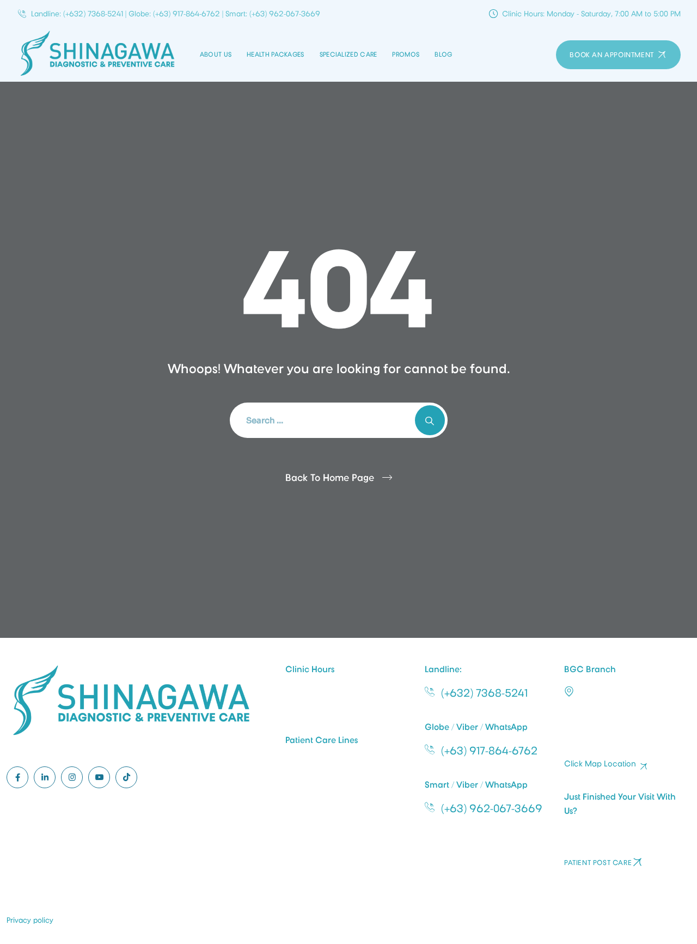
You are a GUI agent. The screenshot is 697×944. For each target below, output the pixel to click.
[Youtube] (99, 777)
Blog (443, 54)
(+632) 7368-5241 (484, 692)
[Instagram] (72, 777)
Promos (405, 54)
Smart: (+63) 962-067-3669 (272, 13)
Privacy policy (30, 920)
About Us (215, 54)
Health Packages (275, 54)
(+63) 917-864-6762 (489, 750)
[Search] (430, 420)
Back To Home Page (329, 478)
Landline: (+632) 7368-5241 (77, 13)
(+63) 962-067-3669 (491, 808)
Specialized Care (348, 54)
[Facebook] (17, 777)
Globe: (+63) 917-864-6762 (174, 13)
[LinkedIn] (45, 777)
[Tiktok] (126, 777)
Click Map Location (600, 764)
